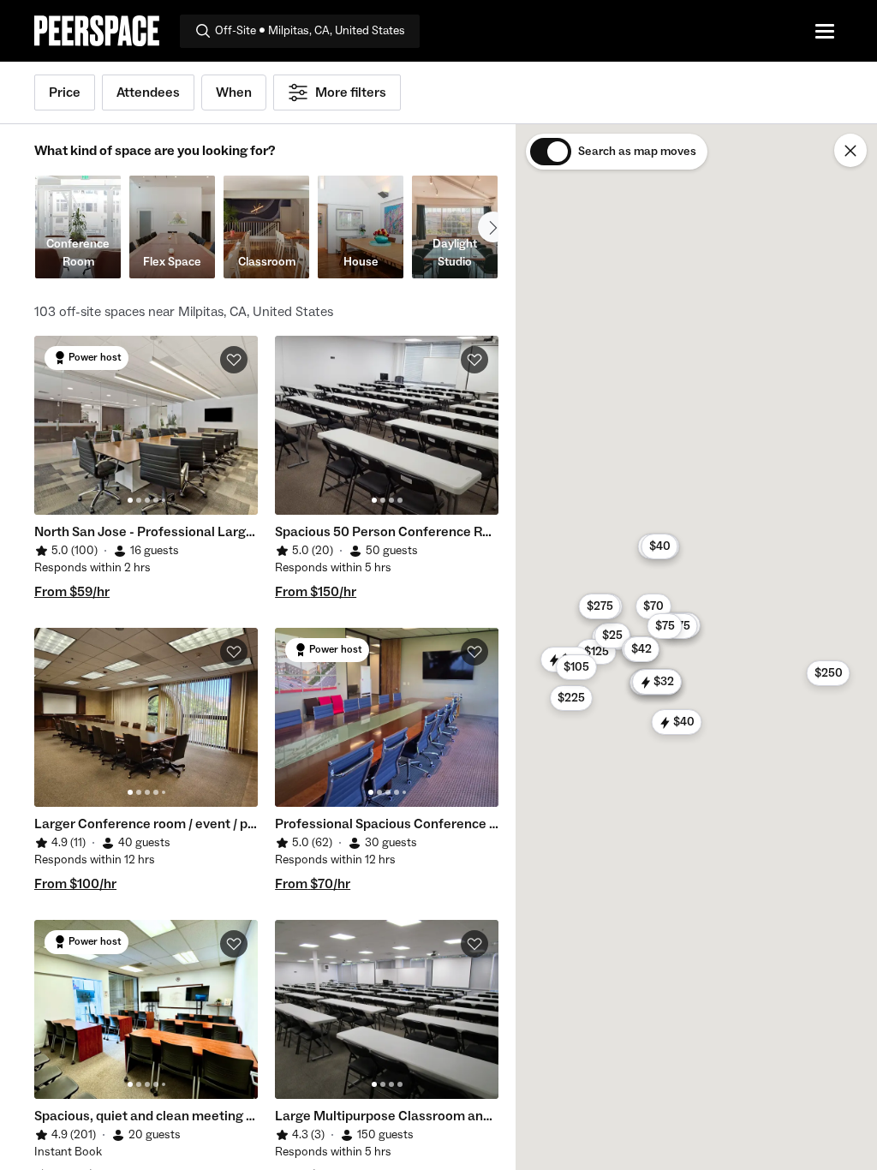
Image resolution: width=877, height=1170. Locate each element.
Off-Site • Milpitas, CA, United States (310, 31)
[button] (653, 606)
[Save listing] (234, 359)
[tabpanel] (146, 425)
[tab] (130, 500)
